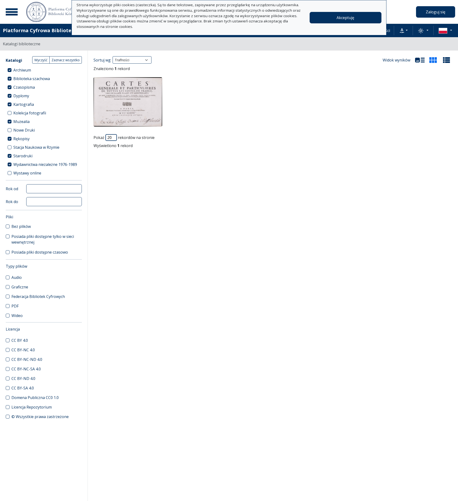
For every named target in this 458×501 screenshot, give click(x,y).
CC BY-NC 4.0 (23, 350)
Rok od (12, 188)
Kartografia (23, 104)
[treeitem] (44, 70)
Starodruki (22, 155)
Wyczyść (40, 60)
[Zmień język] (445, 30)
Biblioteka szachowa (31, 78)
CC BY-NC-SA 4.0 (26, 369)
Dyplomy (21, 95)
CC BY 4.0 (19, 340)
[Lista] (420, 60)
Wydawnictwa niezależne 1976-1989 (45, 164)
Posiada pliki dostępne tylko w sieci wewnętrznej (42, 239)
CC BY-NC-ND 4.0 (26, 359)
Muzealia (21, 121)
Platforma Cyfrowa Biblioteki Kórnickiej (53, 30)
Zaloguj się (435, 12)
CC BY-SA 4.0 (22, 388)
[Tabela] (446, 60)
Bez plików (21, 226)
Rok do (12, 201)
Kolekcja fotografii (29, 113)
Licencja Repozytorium (31, 407)
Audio (16, 277)
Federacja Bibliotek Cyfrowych (38, 296)
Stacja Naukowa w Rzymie (36, 147)
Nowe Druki (24, 130)
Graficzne (19, 287)
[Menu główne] (12, 12)
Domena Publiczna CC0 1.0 (35, 397)
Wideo (17, 315)
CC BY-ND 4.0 (23, 378)
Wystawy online (27, 173)
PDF (15, 306)
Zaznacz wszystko (66, 60)
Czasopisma (24, 87)
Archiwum (22, 70)
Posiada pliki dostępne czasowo (39, 252)
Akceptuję (345, 17)
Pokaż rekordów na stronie (124, 137)
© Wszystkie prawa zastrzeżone (40, 416)
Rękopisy (21, 138)
